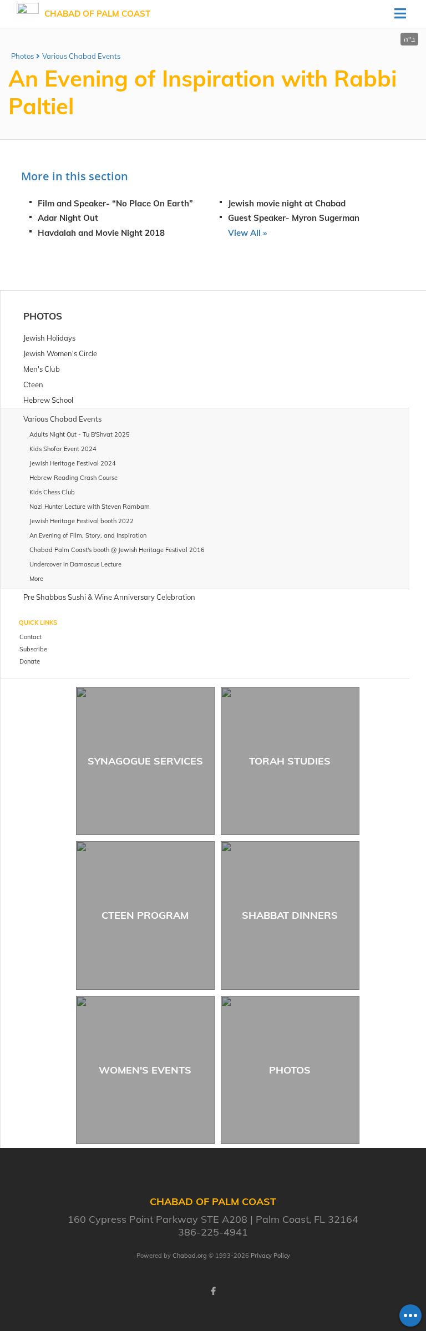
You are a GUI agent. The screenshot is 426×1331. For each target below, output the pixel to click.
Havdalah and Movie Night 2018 (101, 232)
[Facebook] (213, 1291)
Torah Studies (290, 761)
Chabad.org (190, 1255)
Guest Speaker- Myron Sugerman (293, 217)
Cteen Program (145, 915)
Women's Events (145, 1070)
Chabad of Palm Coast (97, 13)
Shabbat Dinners (290, 915)
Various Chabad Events (81, 56)
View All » (247, 232)
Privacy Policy (270, 1255)
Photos (22, 56)
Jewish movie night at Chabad (287, 203)
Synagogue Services (145, 761)
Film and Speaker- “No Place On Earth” (115, 203)
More (36, 579)
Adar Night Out (68, 217)
